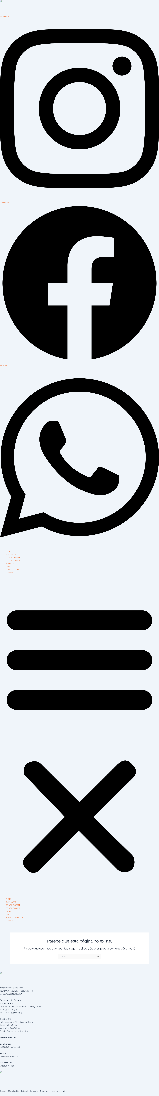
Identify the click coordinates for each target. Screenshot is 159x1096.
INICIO (8, 551)
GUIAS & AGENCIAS (14, 570)
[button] (79, 737)
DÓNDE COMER (13, 560)
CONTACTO (11, 573)
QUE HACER (11, 554)
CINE (8, 567)
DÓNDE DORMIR (13, 557)
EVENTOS (10, 563)
